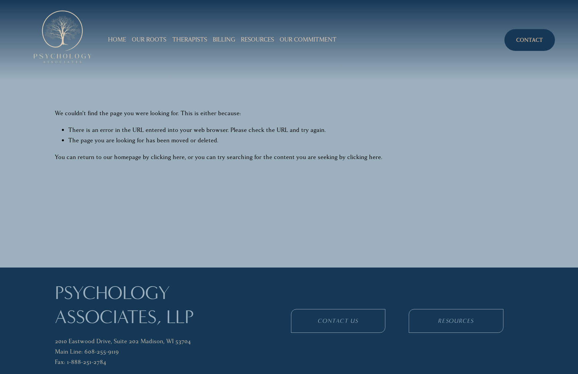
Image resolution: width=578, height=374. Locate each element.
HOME (117, 39)
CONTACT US (338, 320)
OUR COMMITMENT (308, 39)
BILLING (224, 39)
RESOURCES (257, 39)
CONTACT (529, 40)
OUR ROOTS (149, 39)
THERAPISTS (189, 39)
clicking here (168, 157)
